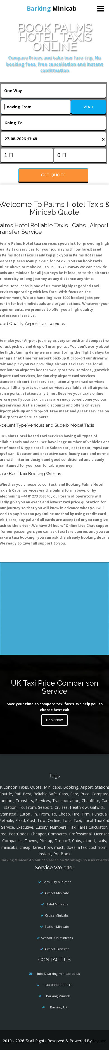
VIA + (89, 106)
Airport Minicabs (56, 893)
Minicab (52, 8)
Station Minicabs (56, 926)
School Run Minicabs (57, 938)
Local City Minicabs (56, 882)
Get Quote (53, 174)
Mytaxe (99, 1040)
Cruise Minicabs (56, 915)
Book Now (54, 720)
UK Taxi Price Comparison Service (54, 687)
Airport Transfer (56, 949)
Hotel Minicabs (57, 904)
